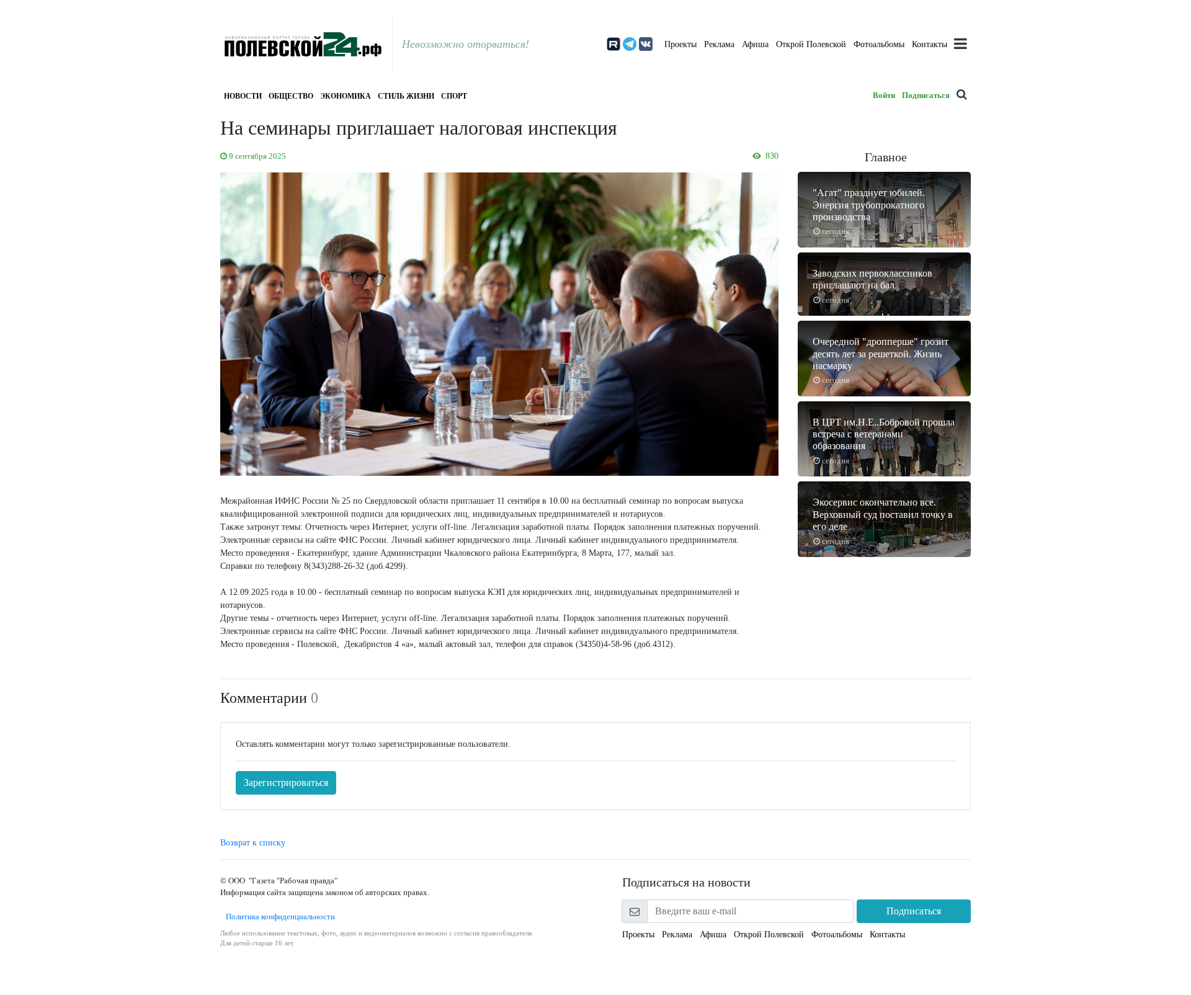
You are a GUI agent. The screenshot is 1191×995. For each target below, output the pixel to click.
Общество (291, 96)
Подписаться (926, 95)
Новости (243, 96)
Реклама (719, 44)
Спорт (454, 96)
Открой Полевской (811, 44)
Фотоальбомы (879, 44)
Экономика (345, 96)
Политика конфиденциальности (277, 916)
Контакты (929, 44)
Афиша (755, 44)
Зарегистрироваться (286, 782)
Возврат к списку (252, 842)
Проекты (680, 44)
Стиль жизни (406, 96)
